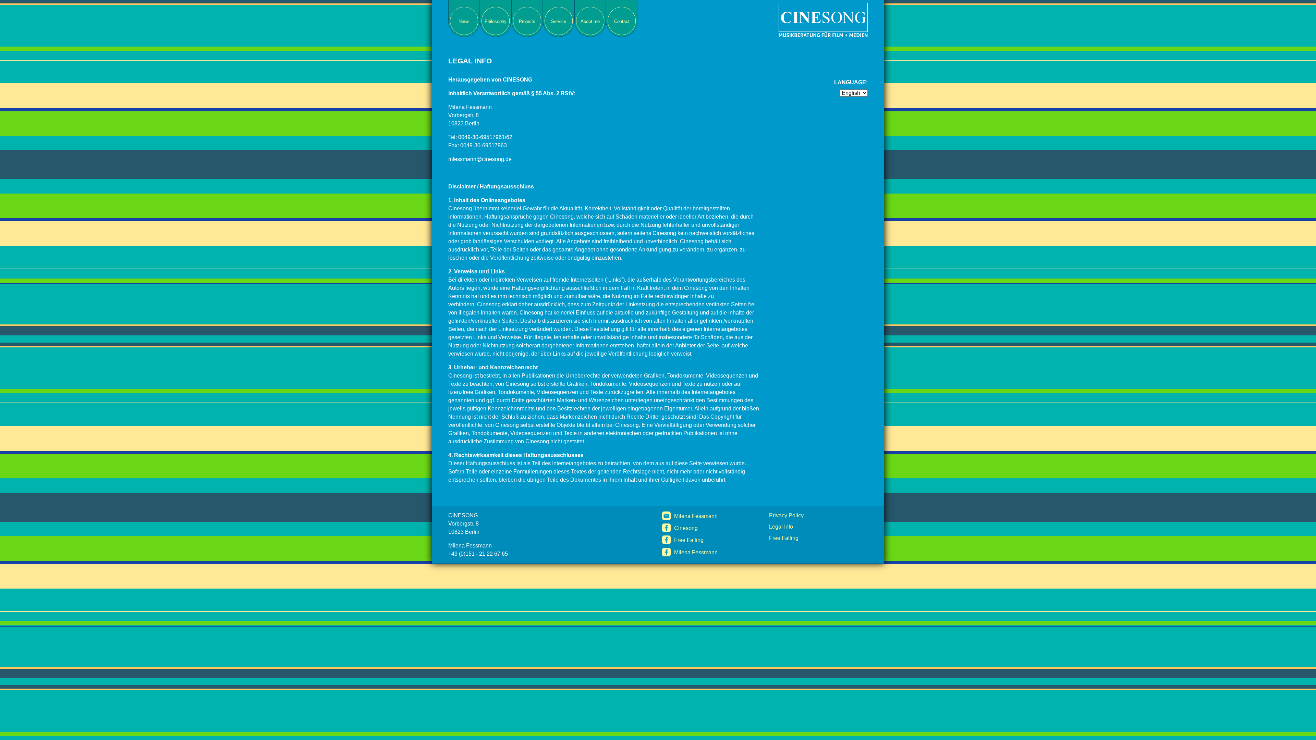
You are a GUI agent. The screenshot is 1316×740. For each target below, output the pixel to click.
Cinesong (686, 528)
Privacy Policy (786, 515)
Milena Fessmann (696, 516)
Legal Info (781, 527)
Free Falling (689, 540)
